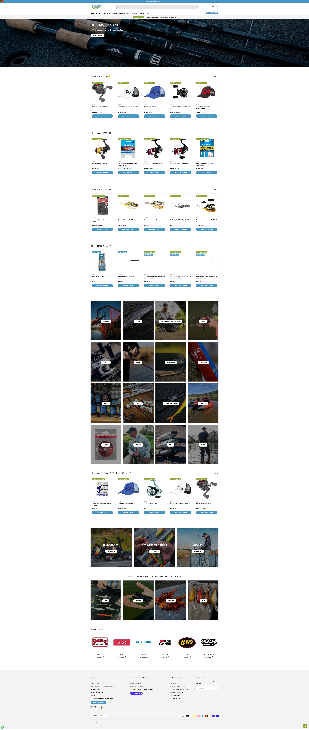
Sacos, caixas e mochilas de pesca (171, 321)
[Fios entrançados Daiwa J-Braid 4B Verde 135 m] (102, 488)
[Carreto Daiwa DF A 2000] (154, 488)
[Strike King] (100, 642)
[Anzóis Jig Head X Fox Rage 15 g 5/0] (180, 205)
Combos (138, 362)
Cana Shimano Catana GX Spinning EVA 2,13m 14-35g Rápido (206, 277)
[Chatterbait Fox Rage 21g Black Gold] (154, 205)
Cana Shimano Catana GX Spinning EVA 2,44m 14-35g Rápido (154, 277)
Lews (187, 654)
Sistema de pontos (175, 695)
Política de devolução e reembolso (179, 689)
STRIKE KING (171, 600)
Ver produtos (111, 551)
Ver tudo (216, 76)
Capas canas (203, 362)
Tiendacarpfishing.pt (98, 702)
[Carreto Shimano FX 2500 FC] (102, 148)
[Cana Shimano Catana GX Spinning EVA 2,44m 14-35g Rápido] (154, 261)
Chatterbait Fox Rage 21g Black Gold (153, 219)
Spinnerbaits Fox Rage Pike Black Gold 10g (206, 220)
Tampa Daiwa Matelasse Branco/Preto (128, 106)
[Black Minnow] (208, 642)
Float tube (203, 403)
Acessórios (106, 321)
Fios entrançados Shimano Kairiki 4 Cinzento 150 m (205, 164)
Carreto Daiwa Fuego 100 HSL (99, 106)
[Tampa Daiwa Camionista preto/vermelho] (206, 92)
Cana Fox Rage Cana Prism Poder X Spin (127, 277)
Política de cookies (175, 698)
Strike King (100, 654)
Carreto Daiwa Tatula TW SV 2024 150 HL (180, 107)
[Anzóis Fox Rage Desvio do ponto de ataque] (102, 205)
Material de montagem (171, 403)
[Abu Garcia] (165, 642)
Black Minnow (209, 654)
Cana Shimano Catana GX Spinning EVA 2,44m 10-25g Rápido (180, 277)
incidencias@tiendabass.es (108, 686)
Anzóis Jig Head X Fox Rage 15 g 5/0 (179, 219)
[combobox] (157, 7)
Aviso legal (172, 680)
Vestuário (138, 444)
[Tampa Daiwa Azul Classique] (154, 92)
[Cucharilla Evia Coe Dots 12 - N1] (102, 261)
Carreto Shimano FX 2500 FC (99, 163)
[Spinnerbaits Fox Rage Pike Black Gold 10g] (206, 205)
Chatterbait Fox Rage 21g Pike (126, 219)
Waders (203, 444)
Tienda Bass (96, 722)
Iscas (170, 444)
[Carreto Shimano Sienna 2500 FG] (154, 148)
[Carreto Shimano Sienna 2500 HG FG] (180, 148)
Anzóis (138, 321)
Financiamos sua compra (176, 692)
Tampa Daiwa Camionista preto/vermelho (203, 107)
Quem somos (173, 683)
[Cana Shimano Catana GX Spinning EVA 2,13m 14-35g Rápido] (206, 261)
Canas (203, 321)
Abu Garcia (165, 654)
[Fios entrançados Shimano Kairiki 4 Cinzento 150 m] (206, 148)
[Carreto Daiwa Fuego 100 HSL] (102, 92)
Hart (121, 654)
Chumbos (105, 444)
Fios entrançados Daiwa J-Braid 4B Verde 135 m (101, 504)
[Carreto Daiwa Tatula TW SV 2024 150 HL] (180, 92)
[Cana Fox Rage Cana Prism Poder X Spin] (128, 261)
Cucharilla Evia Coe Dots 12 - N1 (100, 276)
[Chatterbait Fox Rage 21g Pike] (128, 205)
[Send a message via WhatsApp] (3, 727)
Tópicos (106, 403)
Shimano (144, 654)
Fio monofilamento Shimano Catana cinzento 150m (127, 164)
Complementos (171, 362)
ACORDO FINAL (138, 17)
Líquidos (138, 403)
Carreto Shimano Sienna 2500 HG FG (179, 163)
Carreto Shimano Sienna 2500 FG (153, 163)
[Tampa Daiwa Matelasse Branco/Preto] (128, 92)
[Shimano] (143, 642)
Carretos (105, 362)
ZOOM (106, 600)
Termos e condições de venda (177, 686)
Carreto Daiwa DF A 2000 (150, 503)
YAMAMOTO (138, 600)
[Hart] (121, 642)
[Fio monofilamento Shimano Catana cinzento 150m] (128, 148)
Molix (94, 35)
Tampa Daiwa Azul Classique (151, 106)
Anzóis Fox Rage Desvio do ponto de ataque (101, 220)
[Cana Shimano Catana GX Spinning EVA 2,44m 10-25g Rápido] (180, 261)
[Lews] (187, 642)
